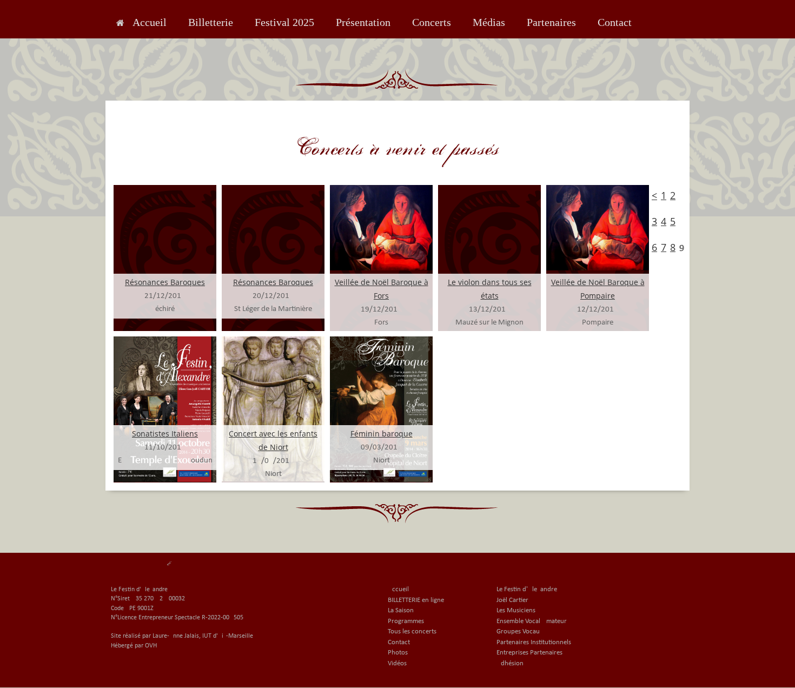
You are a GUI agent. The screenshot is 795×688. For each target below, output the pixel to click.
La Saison (401, 610)
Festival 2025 (284, 22)
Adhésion (510, 663)
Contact (615, 22)
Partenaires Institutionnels (533, 642)
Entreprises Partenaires (529, 652)
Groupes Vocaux (519, 631)
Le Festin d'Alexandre (526, 589)
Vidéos (397, 663)
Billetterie (210, 22)
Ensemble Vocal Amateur (531, 621)
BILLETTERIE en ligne (416, 600)
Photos (398, 652)
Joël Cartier (512, 600)
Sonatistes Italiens (165, 433)
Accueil (149, 22)
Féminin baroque (381, 433)
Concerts (431, 22)
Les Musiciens (515, 610)
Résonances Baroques (165, 282)
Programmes (406, 621)
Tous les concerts (412, 631)
